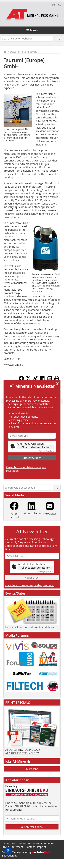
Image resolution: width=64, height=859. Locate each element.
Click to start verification (36, 447)
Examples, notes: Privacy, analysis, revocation (26, 469)
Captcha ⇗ (46, 451)
